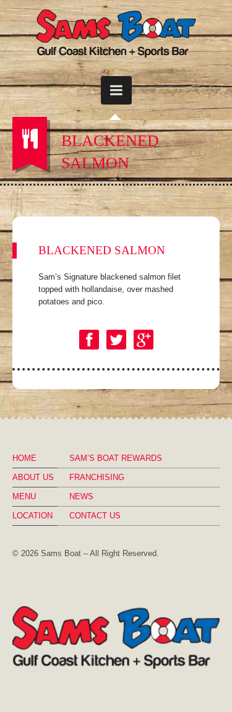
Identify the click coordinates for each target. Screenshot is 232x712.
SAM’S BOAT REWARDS (115, 458)
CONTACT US (95, 515)
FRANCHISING (96, 477)
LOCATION (32, 515)
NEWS (81, 496)
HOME (24, 458)
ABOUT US (33, 477)
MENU (24, 496)
